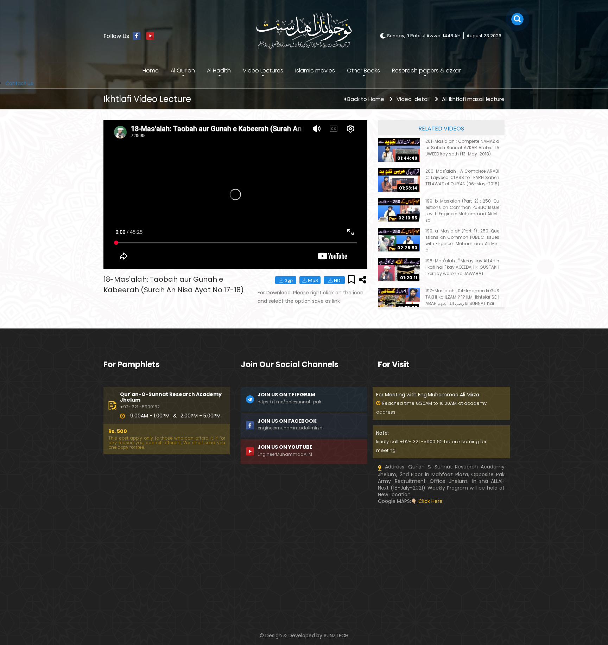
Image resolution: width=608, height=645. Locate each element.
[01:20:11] (399, 269)
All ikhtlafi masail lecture (473, 99)
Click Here (430, 501)
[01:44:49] (399, 149)
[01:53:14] (399, 179)
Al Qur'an (183, 70)
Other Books (363, 70)
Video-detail (413, 99)
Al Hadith (219, 70)
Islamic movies (315, 70)
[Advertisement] (166, 554)
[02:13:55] (399, 209)
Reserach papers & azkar (426, 70)
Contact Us (19, 83)
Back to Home (366, 99)
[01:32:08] (399, 299)
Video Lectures (263, 70)
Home (150, 70)
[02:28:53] (399, 239)
